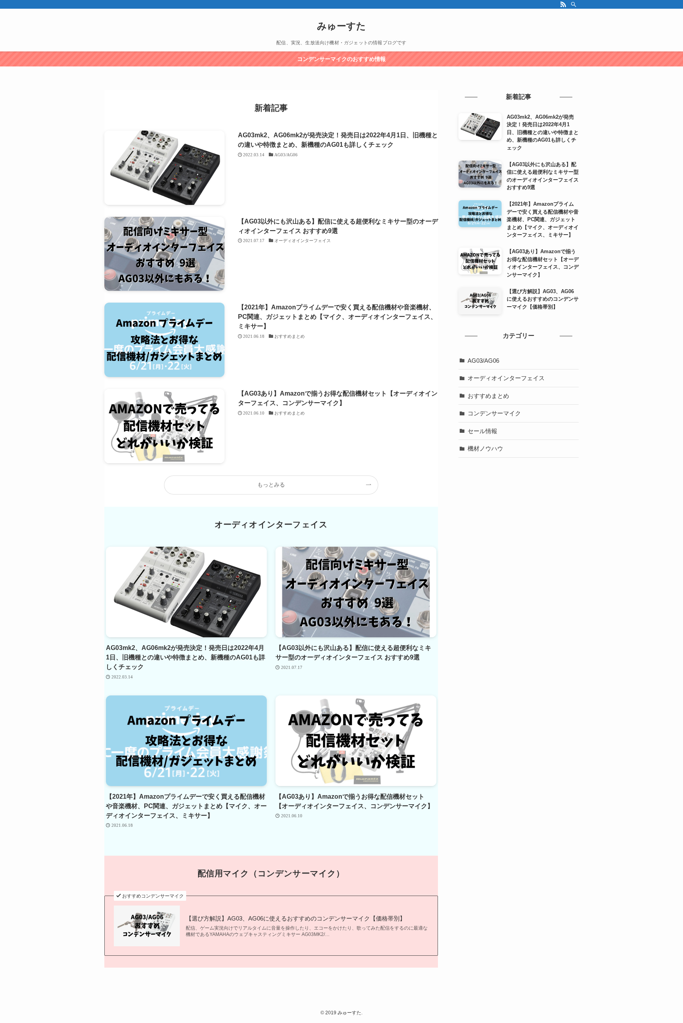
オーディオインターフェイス (506, 378)
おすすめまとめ (488, 395)
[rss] (563, 4)
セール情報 (482, 431)
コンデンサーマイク (494, 413)
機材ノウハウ (485, 448)
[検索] (573, 4)
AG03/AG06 (483, 360)
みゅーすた (341, 26)
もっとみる (271, 484)
